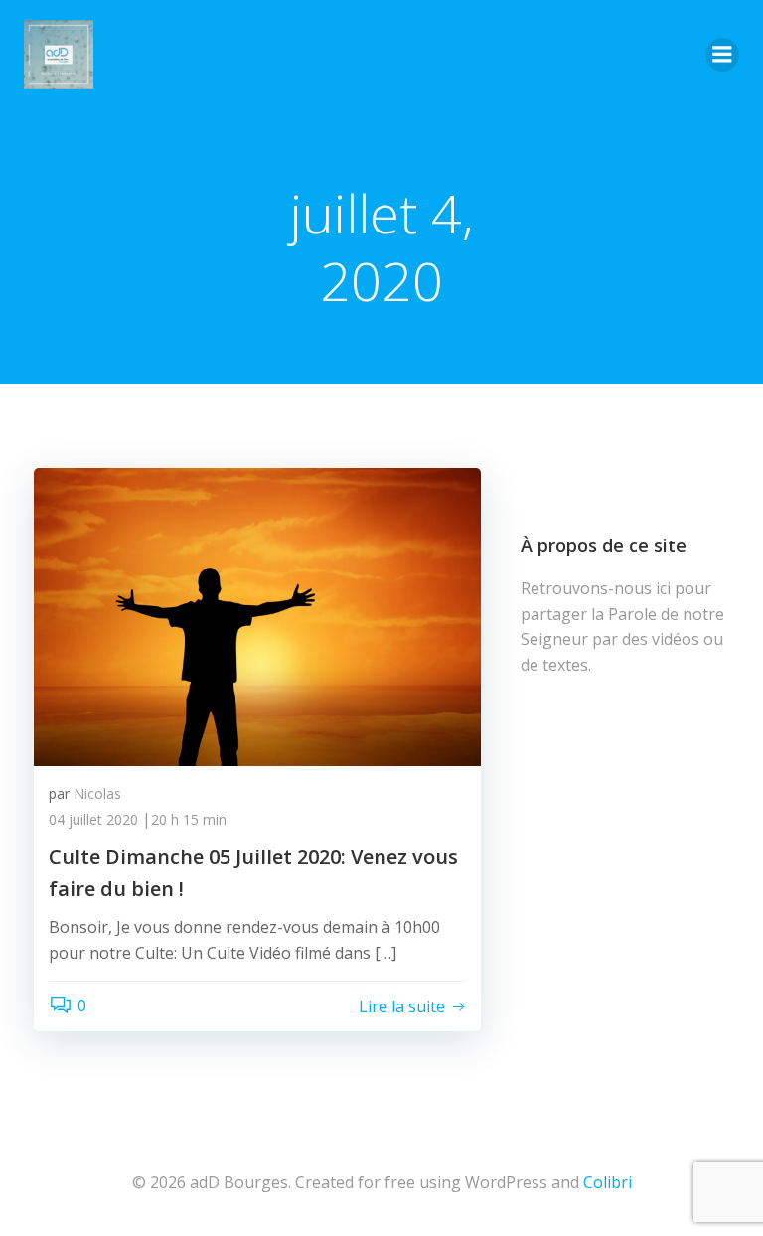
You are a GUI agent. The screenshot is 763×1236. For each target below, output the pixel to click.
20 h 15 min (189, 819)
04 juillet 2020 (93, 819)
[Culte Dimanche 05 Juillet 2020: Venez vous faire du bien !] (257, 615)
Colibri (607, 1182)
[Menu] (722, 55)
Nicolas (97, 793)
